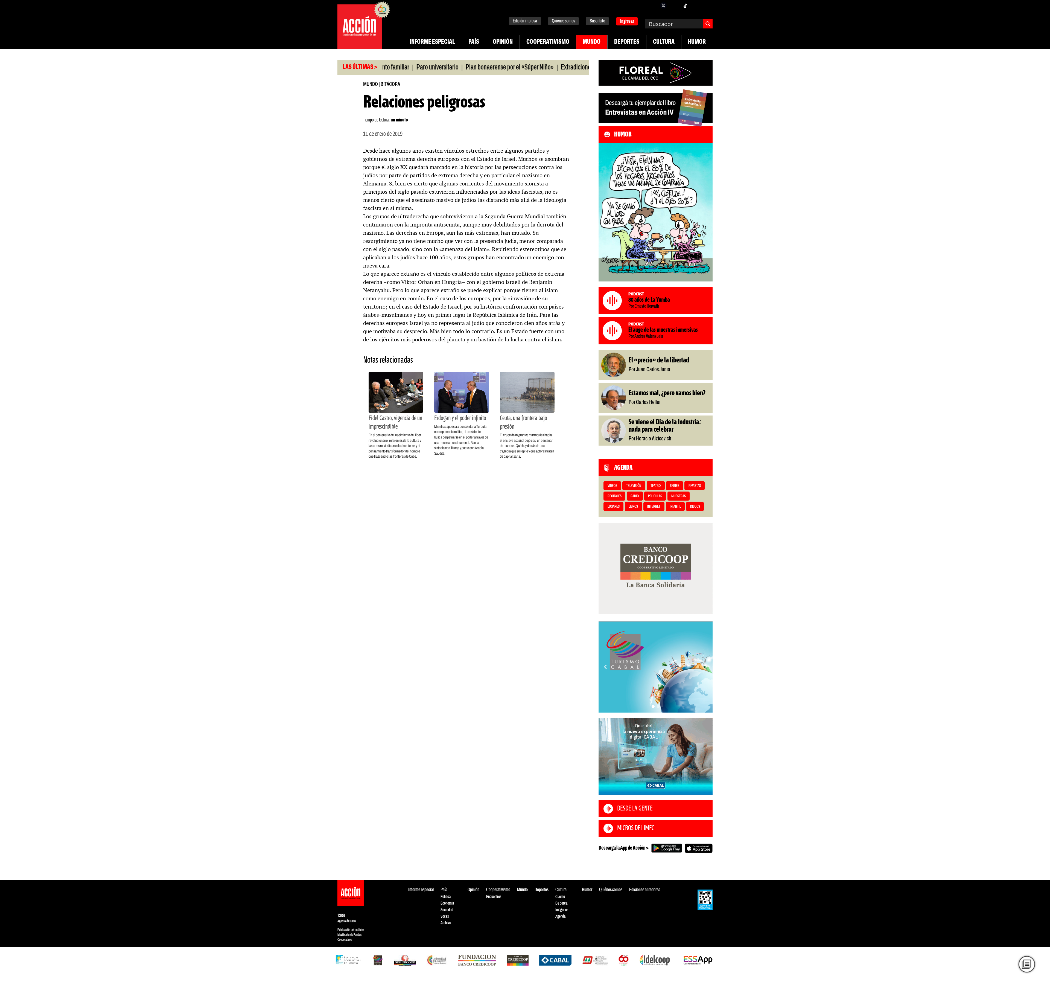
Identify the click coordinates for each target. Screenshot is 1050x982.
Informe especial (432, 42)
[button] (653, 706)
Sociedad (447, 910)
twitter (663, 5)
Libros (633, 507)
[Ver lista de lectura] (1027, 964)
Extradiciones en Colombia (555, 67)
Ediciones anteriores (644, 890)
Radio (635, 496)
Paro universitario (399, 67)
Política (446, 897)
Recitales (615, 496)
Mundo (591, 42)
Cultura (664, 42)
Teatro (656, 486)
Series (674, 486)
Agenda (560, 916)
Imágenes (561, 910)
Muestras (678, 496)
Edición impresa (525, 21)
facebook (652, 5)
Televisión (633, 486)
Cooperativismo (547, 42)
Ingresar (627, 21)
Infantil (675, 507)
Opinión (503, 42)
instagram (674, 5)
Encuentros (493, 897)
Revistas (695, 486)
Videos (612, 486)
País (473, 42)
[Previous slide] (605, 667)
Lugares (614, 507)
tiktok (685, 5)
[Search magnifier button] (708, 23)
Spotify (707, 5)
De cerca (561, 903)
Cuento (560, 897)
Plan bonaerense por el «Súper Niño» (471, 67)
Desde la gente (635, 808)
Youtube (696, 5)
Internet (653, 507)
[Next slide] (706, 667)
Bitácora (390, 84)
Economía (447, 903)
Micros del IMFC (635, 828)
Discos (695, 507)
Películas (655, 496)
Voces (445, 916)
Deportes (626, 42)
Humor (697, 42)
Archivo (446, 923)
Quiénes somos (563, 21)
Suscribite (597, 21)
